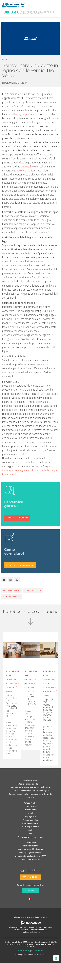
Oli (30, 833)
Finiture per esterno (30, 823)
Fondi (30, 813)
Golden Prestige (30, 810)
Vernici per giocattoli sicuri (30, 853)
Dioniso (17, 106)
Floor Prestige (30, 806)
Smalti (30, 830)
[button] (57, 5)
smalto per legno (11, 590)
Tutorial (30, 797)
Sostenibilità (30, 842)
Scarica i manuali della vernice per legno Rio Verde (30, 794)
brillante (29, 170)
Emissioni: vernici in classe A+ (30, 849)
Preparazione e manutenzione (30, 837)
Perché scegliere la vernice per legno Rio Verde (30, 787)
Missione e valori (30, 780)
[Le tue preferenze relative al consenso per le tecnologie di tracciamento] (56, 958)
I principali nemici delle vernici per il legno (30, 791)
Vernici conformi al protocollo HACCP (30, 856)
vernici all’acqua (32, 590)
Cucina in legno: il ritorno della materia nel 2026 (30, 697)
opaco (18, 170)
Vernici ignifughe (30, 820)
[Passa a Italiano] (30, 898)
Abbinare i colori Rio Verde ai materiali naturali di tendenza (12, 705)
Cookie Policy (37, 951)
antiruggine (27, 166)
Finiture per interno (30, 827)
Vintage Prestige (30, 803)
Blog (15, 12)
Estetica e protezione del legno (30, 784)
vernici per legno (11, 597)
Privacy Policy (24, 951)
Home (6, 12)
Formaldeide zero (30, 846)
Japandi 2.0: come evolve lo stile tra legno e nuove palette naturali (48, 709)
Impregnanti (30, 816)
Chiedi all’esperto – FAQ (30, 859)
